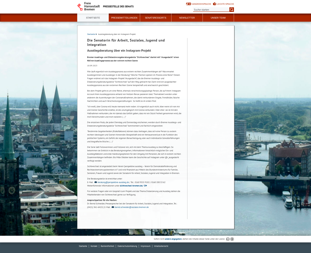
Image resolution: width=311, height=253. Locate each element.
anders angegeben (173, 239)
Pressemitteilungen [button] (124, 17)
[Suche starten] (231, 9)
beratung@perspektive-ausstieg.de (113, 182)
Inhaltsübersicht (161, 246)
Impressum (146, 246)
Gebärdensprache (201, 4)
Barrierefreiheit (107, 246)
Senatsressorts (155, 17)
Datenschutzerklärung (127, 246)
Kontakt (94, 246)
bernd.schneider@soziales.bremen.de (132, 207)
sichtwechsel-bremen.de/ (131, 185)
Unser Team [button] (218, 17)
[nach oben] (301, 243)
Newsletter (187, 17)
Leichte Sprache (225, 4)
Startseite (93, 17)
